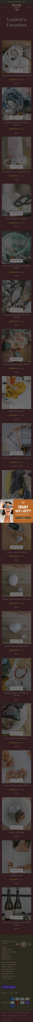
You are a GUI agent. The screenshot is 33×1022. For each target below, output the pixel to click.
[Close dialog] (32, 500)
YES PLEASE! (23, 517)
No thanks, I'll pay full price (23, 519)
